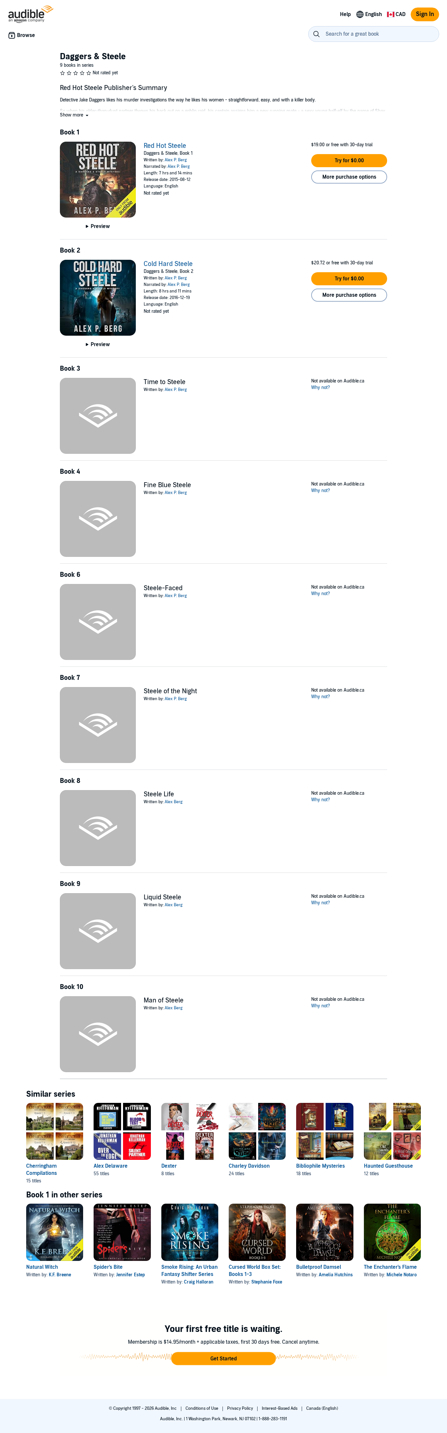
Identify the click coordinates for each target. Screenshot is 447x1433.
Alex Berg (174, 802)
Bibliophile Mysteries (320, 1166)
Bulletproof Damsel (318, 1267)
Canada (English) (322, 1408)
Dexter (169, 1166)
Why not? (320, 387)
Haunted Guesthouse (388, 1166)
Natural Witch (42, 1267)
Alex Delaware (111, 1166)
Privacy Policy (240, 1408)
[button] (75, 115)
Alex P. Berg (176, 160)
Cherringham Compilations (41, 1169)
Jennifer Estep (130, 1275)
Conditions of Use (202, 1408)
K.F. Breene (60, 1275)
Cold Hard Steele (168, 264)
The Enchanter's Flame (390, 1267)
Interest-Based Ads (280, 1408)
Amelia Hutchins (336, 1275)
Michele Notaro (401, 1275)
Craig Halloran (198, 1282)
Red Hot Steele (165, 146)
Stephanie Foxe (266, 1282)
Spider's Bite (108, 1267)
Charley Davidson (249, 1166)
